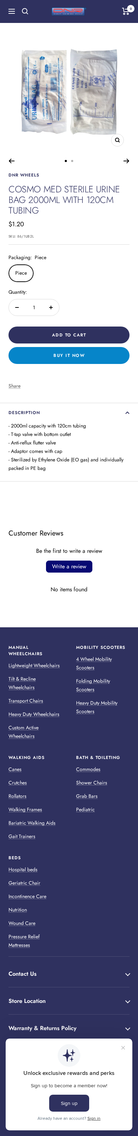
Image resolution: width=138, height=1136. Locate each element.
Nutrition (17, 909)
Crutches (17, 782)
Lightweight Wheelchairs (34, 665)
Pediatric (85, 809)
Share (14, 385)
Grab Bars (87, 796)
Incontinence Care (27, 896)
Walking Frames (25, 809)
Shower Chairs (91, 782)
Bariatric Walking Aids (32, 822)
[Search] (25, 11)
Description (24, 412)
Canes (15, 769)
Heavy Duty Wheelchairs (33, 714)
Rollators (17, 796)
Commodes (88, 769)
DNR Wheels (23, 175)
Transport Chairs (25, 700)
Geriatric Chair (24, 882)
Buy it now (69, 355)
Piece (21, 272)
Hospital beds (23, 869)
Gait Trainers (21, 836)
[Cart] (126, 11)
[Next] (126, 161)
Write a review (69, 566)
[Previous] (11, 161)
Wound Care (21, 923)
